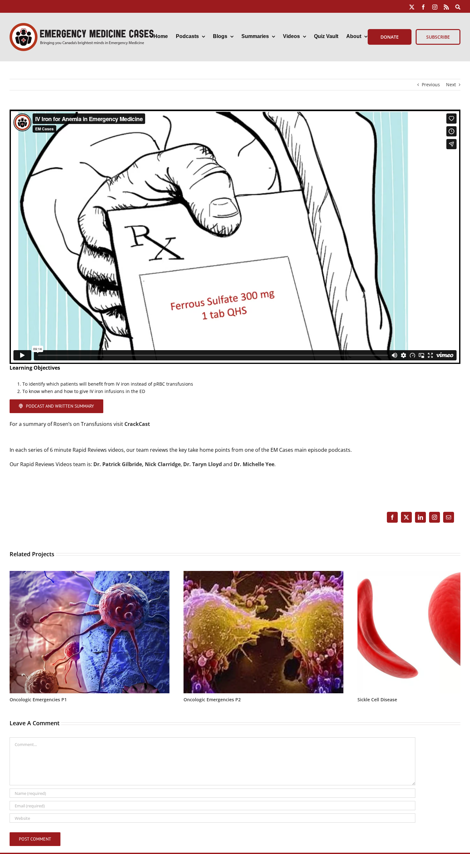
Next (451, 84)
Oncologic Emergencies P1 (38, 699)
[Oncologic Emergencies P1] (89, 574)
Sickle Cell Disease (377, 699)
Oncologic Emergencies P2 (212, 699)
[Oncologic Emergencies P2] (263, 574)
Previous (431, 84)
